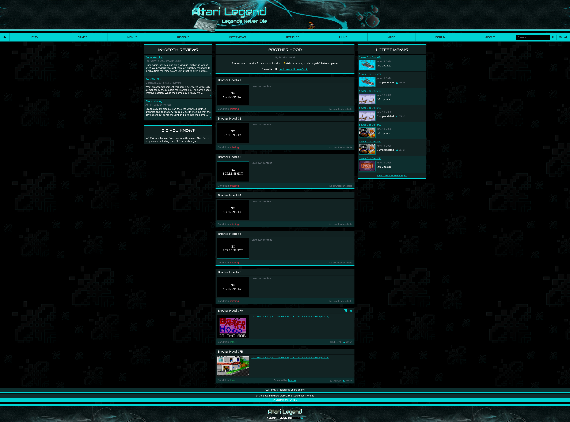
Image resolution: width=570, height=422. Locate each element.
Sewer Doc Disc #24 (370, 57)
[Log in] (565, 37)
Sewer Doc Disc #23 (370, 91)
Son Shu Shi (153, 79)
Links (343, 37)
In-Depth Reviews (178, 49)
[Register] (560, 37)
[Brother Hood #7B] (233, 365)
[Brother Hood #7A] (233, 326)
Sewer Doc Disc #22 (370, 124)
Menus (132, 37)
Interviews (237, 37)
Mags (391, 37)
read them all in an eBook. (293, 69)
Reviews (183, 37)
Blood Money (153, 101)
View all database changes (392, 175)
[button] (348, 310)
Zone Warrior (154, 57)
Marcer (292, 380)
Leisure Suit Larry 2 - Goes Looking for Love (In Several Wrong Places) (290, 316)
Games (82, 37)
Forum (440, 37)
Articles (292, 37)
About (490, 37)
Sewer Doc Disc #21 (370, 158)
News (34, 37)
